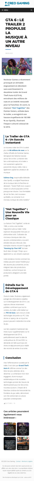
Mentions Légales (27, 461)
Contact (18, 461)
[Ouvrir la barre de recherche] (31, 10)
